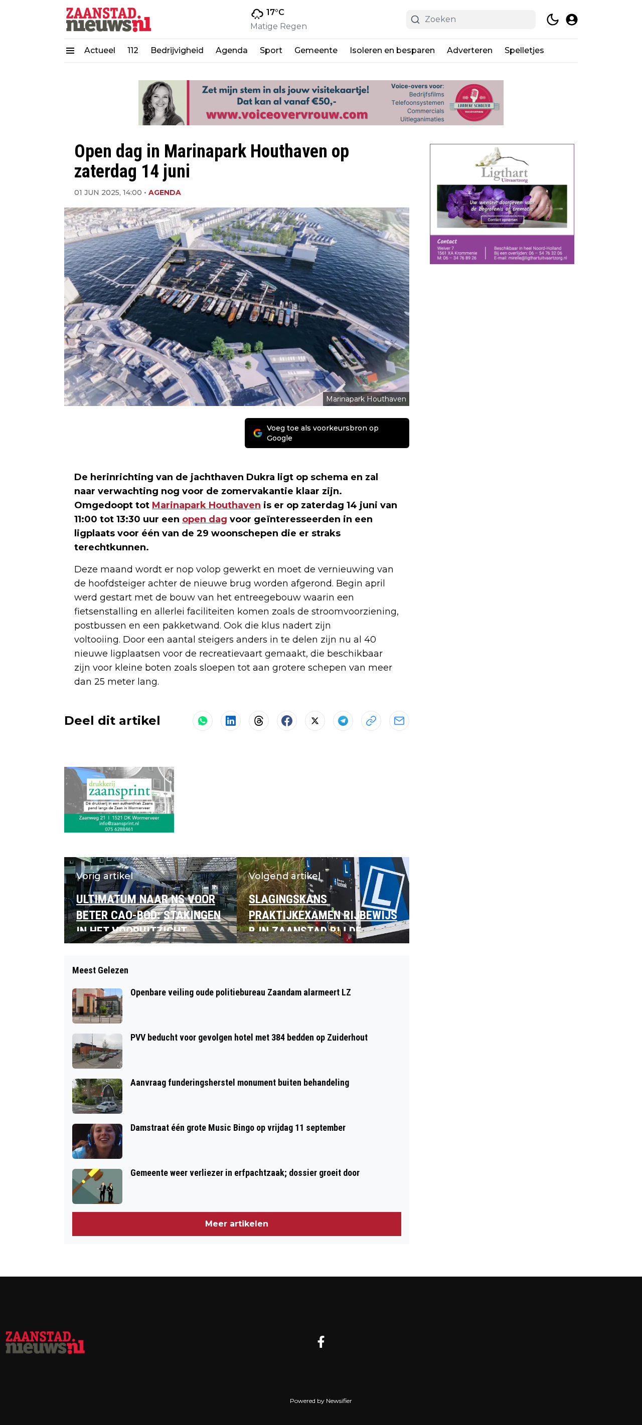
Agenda (232, 50)
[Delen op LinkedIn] (231, 721)
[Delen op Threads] (259, 721)
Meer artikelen (236, 1224)
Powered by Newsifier (321, 1400)
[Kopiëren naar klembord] (371, 721)
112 (132, 50)
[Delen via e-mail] (399, 721)
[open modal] (572, 20)
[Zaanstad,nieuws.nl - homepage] (109, 19)
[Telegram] (343, 721)
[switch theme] (553, 20)
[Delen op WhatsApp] (203, 721)
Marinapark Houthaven (206, 505)
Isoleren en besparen (392, 50)
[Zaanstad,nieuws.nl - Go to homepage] (45, 1342)
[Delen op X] (315, 721)
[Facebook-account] (321, 1342)
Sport (271, 50)
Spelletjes (524, 50)
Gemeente (316, 50)
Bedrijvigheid (177, 50)
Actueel (99, 50)
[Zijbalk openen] (70, 51)
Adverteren (470, 50)
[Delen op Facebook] (287, 721)
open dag (204, 519)
